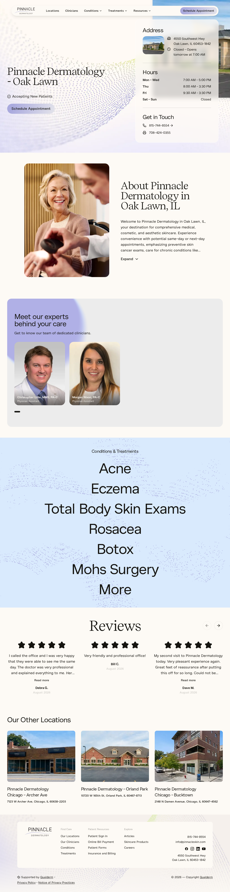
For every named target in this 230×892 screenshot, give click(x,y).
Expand (127, 259)
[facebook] (186, 849)
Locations (52, 11)
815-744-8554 (159, 125)
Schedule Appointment (198, 11)
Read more (41, 680)
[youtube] (204, 849)
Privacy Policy (26, 882)
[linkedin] (198, 849)
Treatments (116, 11)
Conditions (91, 11)
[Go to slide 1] (17, 411)
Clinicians (71, 11)
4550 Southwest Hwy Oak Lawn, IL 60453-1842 (192, 41)
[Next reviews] (218, 625)
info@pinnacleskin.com (191, 842)
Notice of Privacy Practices (56, 882)
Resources (141, 11)
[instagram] (192, 849)
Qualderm (46, 877)
